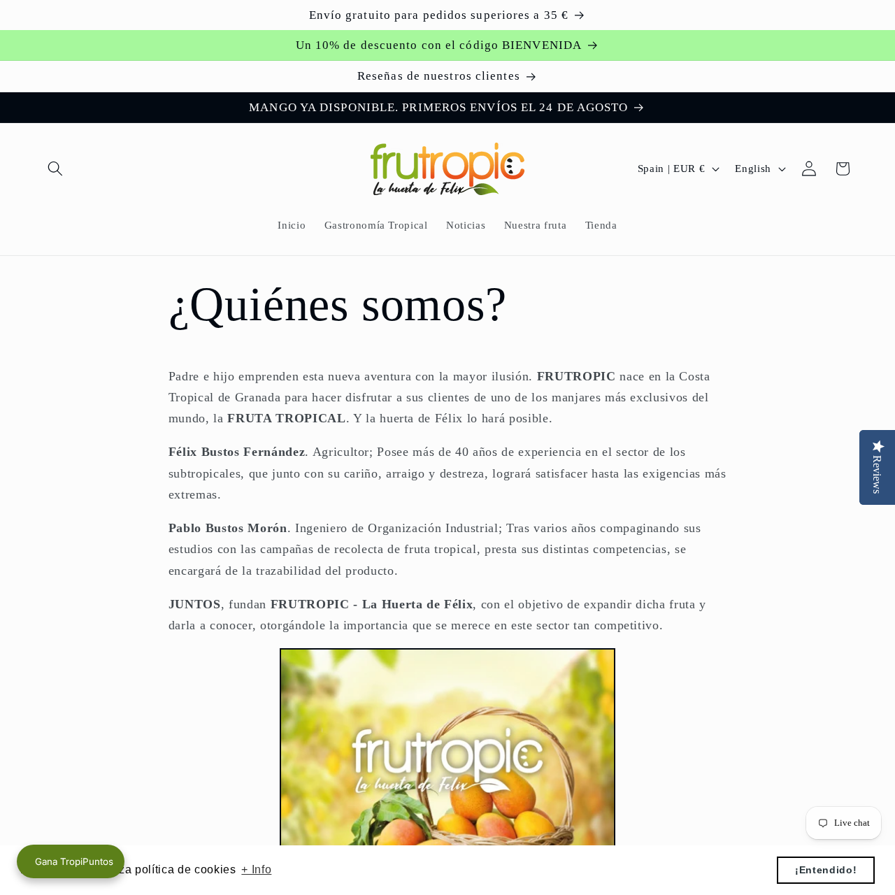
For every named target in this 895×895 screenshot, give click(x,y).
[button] (55, 168)
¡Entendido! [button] (826, 869)
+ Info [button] (256, 869)
